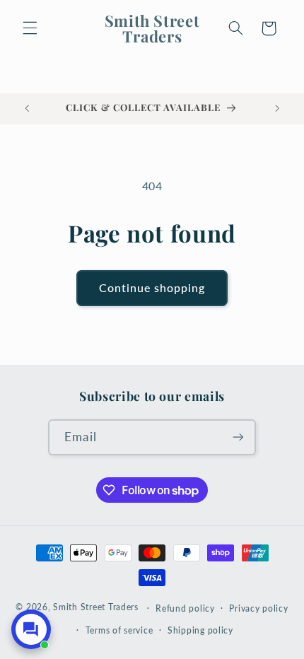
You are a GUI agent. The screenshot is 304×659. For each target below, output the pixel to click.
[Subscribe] (237, 437)
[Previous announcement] (26, 108)
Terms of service (119, 630)
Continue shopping (152, 287)
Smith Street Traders (96, 607)
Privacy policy (258, 608)
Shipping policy (200, 630)
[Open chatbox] (31, 629)
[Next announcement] (277, 108)
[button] (29, 28)
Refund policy (185, 608)
